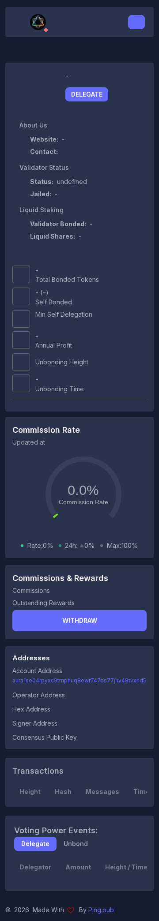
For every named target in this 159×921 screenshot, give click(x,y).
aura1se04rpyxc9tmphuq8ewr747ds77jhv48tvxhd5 (79, 680)
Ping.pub (101, 910)
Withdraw (79, 620)
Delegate (86, 94)
